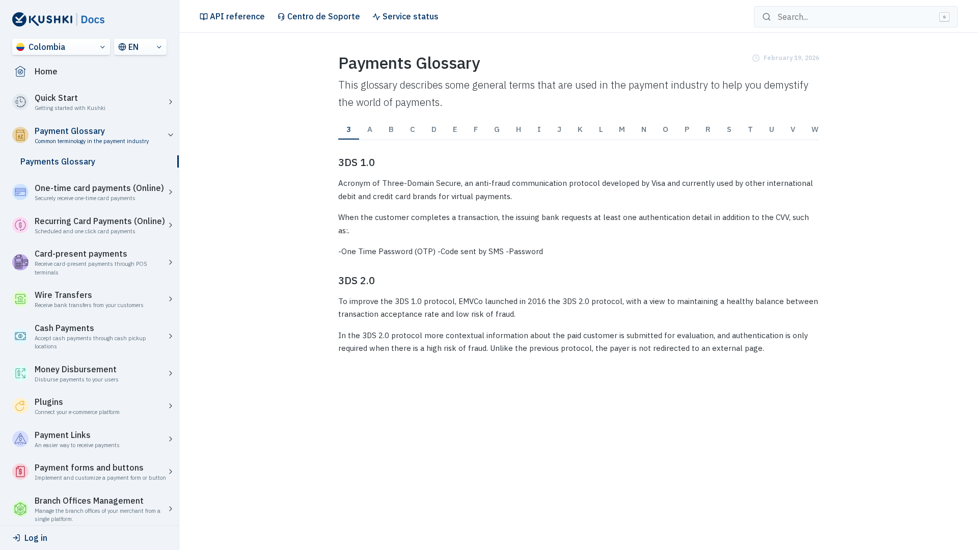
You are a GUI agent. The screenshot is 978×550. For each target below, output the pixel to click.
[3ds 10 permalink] (332, 162)
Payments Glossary (57, 161)
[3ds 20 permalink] (332, 280)
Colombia (47, 47)
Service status (411, 16)
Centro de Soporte (323, 16)
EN (133, 47)
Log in (35, 538)
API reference (237, 16)
